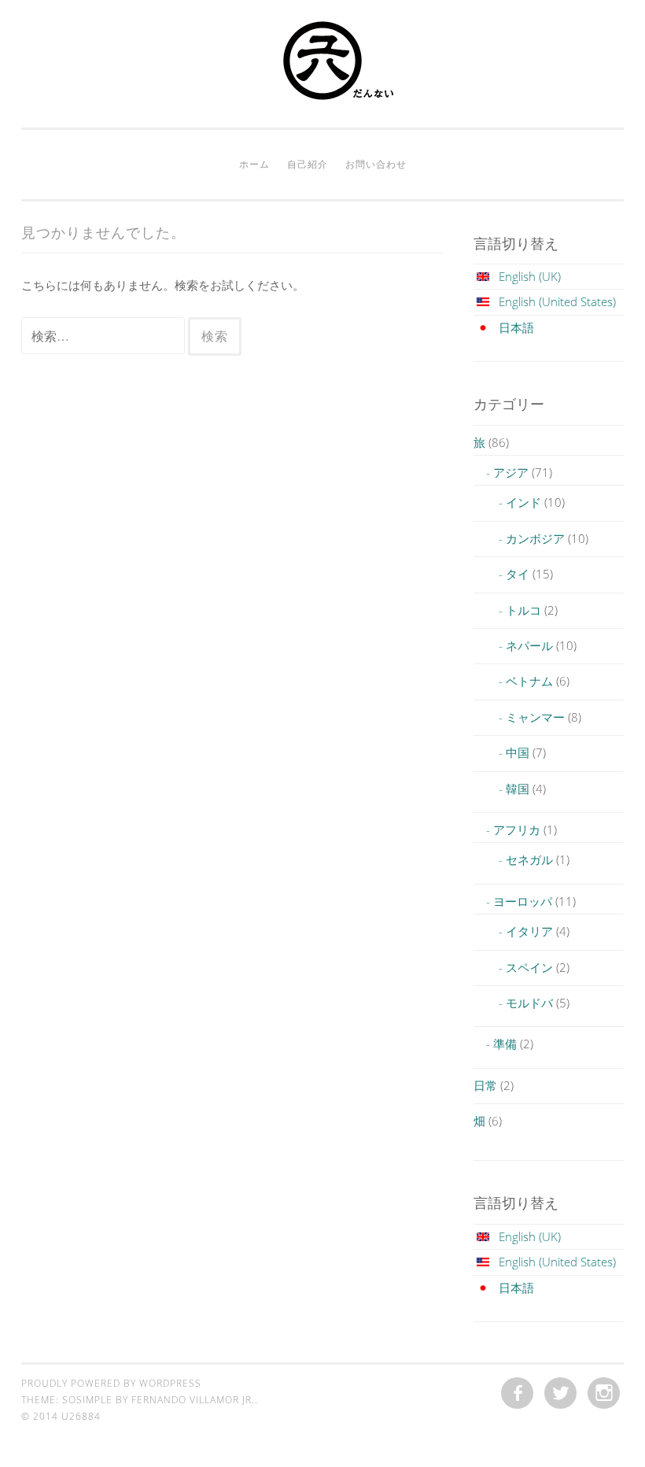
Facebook (517, 1394)
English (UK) (530, 276)
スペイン (529, 967)
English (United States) (557, 301)
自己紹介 (307, 164)
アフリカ (516, 829)
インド (523, 502)
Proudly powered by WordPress (111, 1383)
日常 (485, 1085)
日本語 (516, 327)
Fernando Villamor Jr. (193, 1399)
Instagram (604, 1394)
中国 (517, 752)
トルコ (523, 610)
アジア (511, 472)
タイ (517, 574)
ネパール (529, 645)
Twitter (560, 1394)
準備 (505, 1043)
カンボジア (535, 538)
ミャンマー (535, 717)
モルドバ (529, 1003)
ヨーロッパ (522, 901)
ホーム (254, 164)
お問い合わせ (376, 164)
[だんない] (322, 95)
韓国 (517, 788)
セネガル (529, 859)
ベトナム (529, 681)
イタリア (529, 931)
